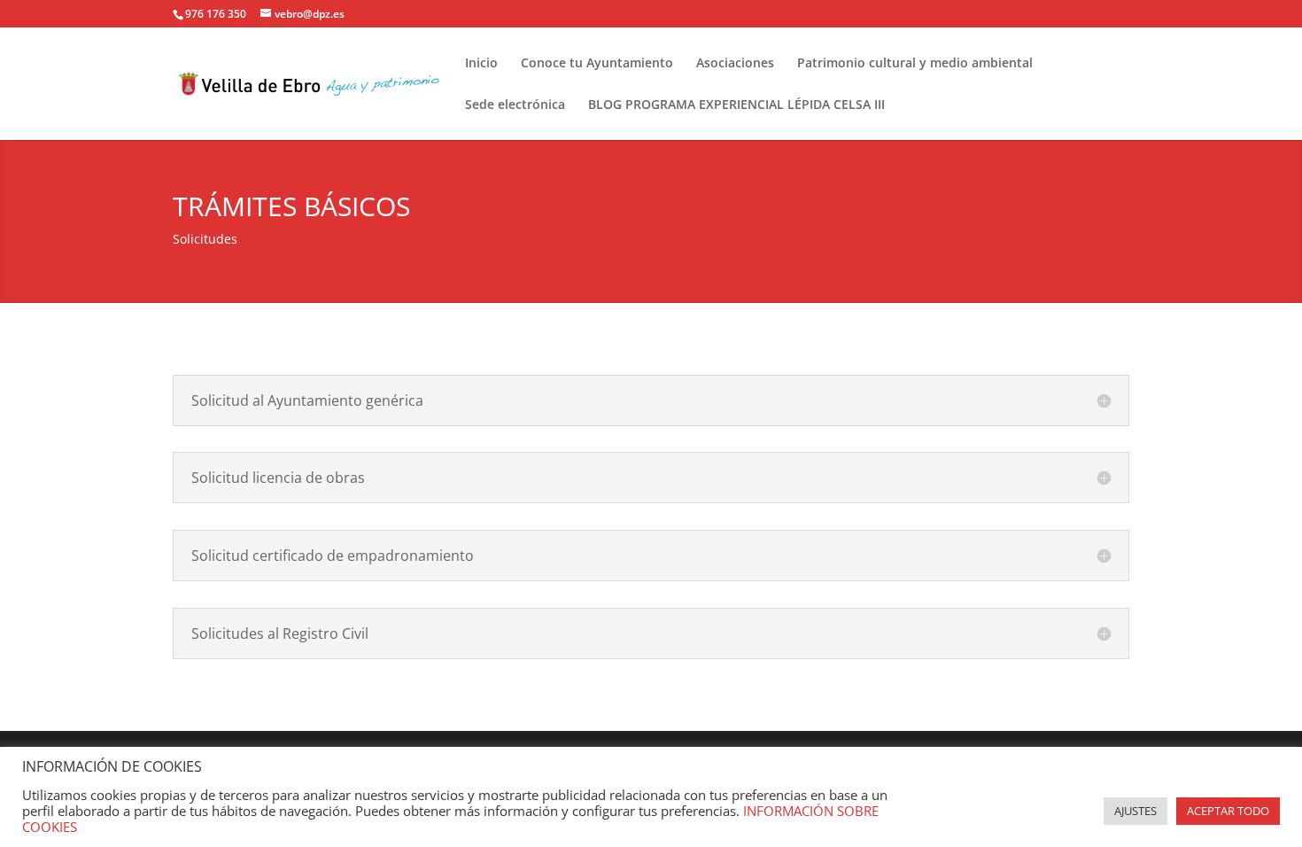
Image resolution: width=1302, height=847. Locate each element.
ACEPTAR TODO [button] (1228, 811)
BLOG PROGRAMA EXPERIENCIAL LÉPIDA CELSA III (736, 105)
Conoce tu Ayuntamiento (597, 64)
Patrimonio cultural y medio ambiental (915, 64)
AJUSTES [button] (1135, 811)
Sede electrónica (515, 105)
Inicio (481, 64)
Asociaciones (735, 64)
